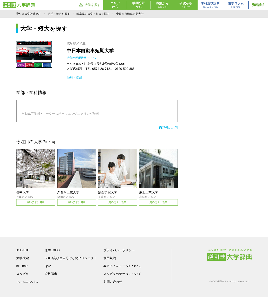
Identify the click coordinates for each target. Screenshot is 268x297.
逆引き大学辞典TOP (28, 13)
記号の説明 (170, 127)
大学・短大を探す (59, 13)
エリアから (115, 4)
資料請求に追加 (36, 202)
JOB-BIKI (22, 250)
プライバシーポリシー (119, 250)
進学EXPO (52, 250)
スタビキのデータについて (122, 273)
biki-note (22, 266)
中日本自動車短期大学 (90, 50)
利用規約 (109, 258)
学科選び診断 (210, 5)
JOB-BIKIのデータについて (122, 266)
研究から (186, 5)
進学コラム (236, 5)
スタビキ (22, 274)
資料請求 (258, 4)
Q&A (48, 266)
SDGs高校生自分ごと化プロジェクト (71, 258)
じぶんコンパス (27, 282)
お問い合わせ (112, 281)
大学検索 (22, 258)
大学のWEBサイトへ (82, 57)
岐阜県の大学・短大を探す (93, 13)
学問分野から (138, 4)
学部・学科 (74, 78)
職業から (162, 5)
